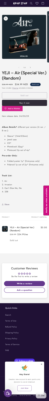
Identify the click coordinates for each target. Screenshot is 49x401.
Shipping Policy (12, 332)
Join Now (24, 388)
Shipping (15, 88)
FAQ (7, 350)
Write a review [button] (24, 283)
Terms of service (25, 395)
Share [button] (7, 204)
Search (8, 315)
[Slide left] (19, 67)
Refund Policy (11, 326)
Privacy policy (12, 395)
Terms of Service (12, 344)
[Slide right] (30, 67)
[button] (5, 3)
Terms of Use (10, 320)
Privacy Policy (11, 338)
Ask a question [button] (24, 290)
